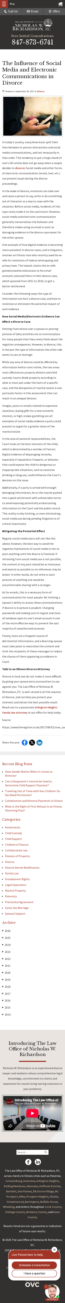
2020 (6, 972)
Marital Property (15, 890)
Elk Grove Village (43, 1191)
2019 (6, 979)
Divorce (40, 91)
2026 (6, 931)
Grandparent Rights (17, 879)
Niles (22, 1196)
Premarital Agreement (19, 902)
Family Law (12, 873)
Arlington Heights (47, 1181)
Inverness (29, 1181)
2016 (6, 1000)
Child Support (13, 839)
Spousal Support (15, 913)
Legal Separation (15, 885)
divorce (20, 168)
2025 (6, 938)
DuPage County (15, 1212)
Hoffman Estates (49, 1186)
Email (34, 11)
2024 (6, 945)
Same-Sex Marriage (17, 908)
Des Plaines (25, 1191)
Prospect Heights (37, 1196)
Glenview (32, 1186)
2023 (6, 952)
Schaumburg (14, 1181)
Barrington (32, 1201)
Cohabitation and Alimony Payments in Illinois (34, 800)
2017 (6, 993)
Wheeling (8, 1207)
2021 (6, 965)
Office (56, 11)
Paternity (11, 896)
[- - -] (4, 4)
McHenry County (36, 1212)
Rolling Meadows (14, 1186)
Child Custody (13, 833)
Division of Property (17, 856)
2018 (6, 986)
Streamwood (15, 1201)
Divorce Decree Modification (22, 867)
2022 (6, 959)
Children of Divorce (17, 844)
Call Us (13, 11)
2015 (6, 1007)
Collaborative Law (16, 850)
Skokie (53, 1196)
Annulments (12, 827)
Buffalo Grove (49, 1201)
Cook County (53, 1207)
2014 (6, 1014)
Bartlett (11, 1191)
